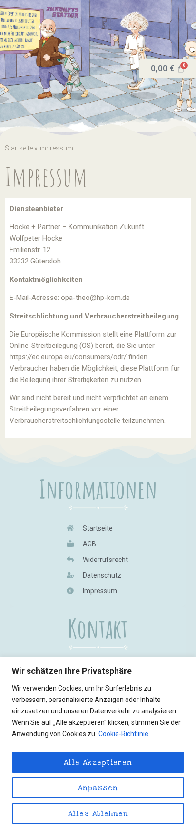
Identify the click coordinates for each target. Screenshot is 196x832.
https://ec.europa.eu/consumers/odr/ (68, 357)
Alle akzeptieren (98, 762)
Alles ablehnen (98, 813)
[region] (98, 744)
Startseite (19, 148)
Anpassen (98, 788)
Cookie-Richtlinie (123, 734)
